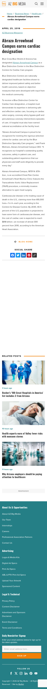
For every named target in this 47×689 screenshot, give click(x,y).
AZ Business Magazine (12, 32)
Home (9, 13)
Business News (22, 13)
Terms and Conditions (12, 627)
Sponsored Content (11, 586)
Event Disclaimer (9, 621)
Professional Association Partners (17, 537)
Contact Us (7, 542)
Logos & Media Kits (10, 557)
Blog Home (26, 241)
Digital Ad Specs (9, 563)
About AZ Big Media (11, 513)
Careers (5, 531)
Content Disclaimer (11, 606)
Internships (7, 525)
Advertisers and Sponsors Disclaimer (13, 614)
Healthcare (37, 13)
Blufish (21, 684)
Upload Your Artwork (11, 580)
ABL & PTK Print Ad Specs (14, 574)
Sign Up (21, 656)
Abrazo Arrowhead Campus (25, 62)
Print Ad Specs (8, 568)
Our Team (6, 519)
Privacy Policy (8, 600)
